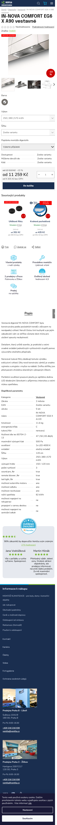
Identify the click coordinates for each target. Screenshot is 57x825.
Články (6, 655)
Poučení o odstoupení (12, 630)
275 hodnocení (28, 545)
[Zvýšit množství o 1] (52, 174)
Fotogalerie (8, 671)
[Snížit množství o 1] (39, 174)
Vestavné (40, 397)
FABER (12, 30)
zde (30, 803)
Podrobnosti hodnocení (43, 26)
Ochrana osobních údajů (14, 679)
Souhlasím (27, 818)
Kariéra (6, 647)
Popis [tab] (29, 313)
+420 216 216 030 (11, 728)
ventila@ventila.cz (11, 731)
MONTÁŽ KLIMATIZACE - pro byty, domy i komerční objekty (26, 598)
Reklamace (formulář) (12, 625)
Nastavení (27, 810)
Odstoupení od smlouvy (13, 620)
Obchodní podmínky (12, 610)
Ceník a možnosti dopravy (14, 615)
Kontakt (7, 639)
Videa (5, 663)
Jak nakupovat (9, 605)
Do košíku (28, 185)
